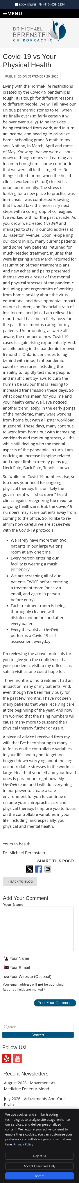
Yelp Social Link (6, 1058)
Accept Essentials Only (39, 1166)
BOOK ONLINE (27, 4)
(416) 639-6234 (54, 4)
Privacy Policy (23, 1144)
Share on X (30, 869)
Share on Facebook (39, 869)
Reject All (39, 1156)
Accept (39, 1176)
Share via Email (48, 869)
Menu (14, 13)
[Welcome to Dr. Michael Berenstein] (39, 32)
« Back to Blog (20, 881)
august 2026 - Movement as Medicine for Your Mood (29, 1085)
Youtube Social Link (17, 1058)
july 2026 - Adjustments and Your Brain (34, 1101)
